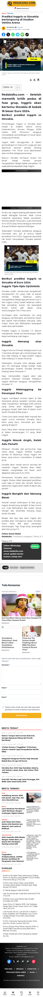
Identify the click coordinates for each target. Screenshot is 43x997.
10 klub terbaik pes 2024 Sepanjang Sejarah (20, 934)
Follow (35, 546)
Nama (4, 688)
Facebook (17, 536)
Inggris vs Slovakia (27, 567)
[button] (30, 80)
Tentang (8, 969)
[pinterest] (34, 963)
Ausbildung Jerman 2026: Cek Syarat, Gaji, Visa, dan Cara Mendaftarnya (13, 798)
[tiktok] (29, 963)
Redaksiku (11, 27)
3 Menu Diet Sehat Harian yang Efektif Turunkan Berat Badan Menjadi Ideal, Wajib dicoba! (20, 885)
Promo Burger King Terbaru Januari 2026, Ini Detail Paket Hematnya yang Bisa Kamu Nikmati (20, 928)
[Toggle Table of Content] (16, 87)
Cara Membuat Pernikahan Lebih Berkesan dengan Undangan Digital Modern (13, 811)
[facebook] (9, 963)
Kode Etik (31, 969)
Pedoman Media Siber (16, 972)
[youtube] (24, 963)
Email (4, 697)
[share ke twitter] (8, 36)
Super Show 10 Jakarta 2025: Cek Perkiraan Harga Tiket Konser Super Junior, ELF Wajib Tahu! (20, 906)
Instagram (27, 536)
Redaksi (20, 969)
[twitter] (14, 963)
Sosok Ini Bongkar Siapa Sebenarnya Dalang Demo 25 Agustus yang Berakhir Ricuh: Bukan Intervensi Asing (21, 877)
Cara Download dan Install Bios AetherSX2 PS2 (21, 894)
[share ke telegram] (18, 36)
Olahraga (10, 13)
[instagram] (19, 963)
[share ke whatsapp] (13, 36)
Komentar (6, 665)
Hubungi (20, 975)
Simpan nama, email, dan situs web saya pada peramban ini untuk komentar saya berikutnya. (22, 708)
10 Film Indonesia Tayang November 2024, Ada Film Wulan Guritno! (20, 922)
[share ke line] (23, 36)
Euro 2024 (14, 567)
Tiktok (36, 536)
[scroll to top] (39, 985)
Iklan (32, 972)
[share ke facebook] (4, 36)
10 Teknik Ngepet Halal (12, 890)
